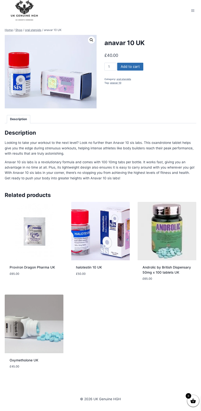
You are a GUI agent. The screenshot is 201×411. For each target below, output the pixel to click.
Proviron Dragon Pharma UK (32, 267)
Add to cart (130, 66)
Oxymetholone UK (24, 360)
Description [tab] (18, 119)
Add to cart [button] (19, 285)
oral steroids (124, 79)
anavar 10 (115, 82)
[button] (91, 40)
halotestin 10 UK (89, 267)
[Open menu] (192, 11)
